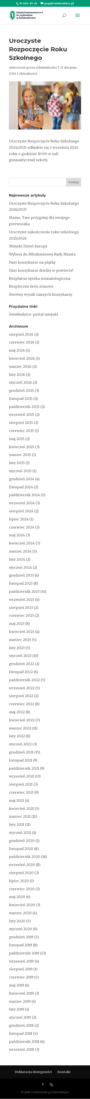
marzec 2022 (20, 728)
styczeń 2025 (20, 471)
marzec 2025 (20, 455)
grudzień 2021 (21, 752)
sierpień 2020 (21, 873)
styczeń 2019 (20, 1017)
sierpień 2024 (21, 511)
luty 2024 (17, 559)
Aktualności (28, 74)
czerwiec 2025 (21, 431)
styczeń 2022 (20, 744)
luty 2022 (17, 736)
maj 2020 (17, 897)
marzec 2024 (20, 551)
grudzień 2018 (21, 1025)
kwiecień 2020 (22, 905)
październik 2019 (24, 953)
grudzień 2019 (21, 937)
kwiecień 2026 (22, 358)
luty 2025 (17, 463)
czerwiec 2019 (21, 977)
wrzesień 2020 (22, 864)
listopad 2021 (20, 760)
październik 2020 (24, 856)
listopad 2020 (21, 849)
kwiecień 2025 (21, 447)
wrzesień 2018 (21, 1049)
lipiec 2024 (19, 519)
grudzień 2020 (22, 840)
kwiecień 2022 (22, 720)
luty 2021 (16, 824)
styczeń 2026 (20, 382)
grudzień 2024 (21, 479)
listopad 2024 (21, 487)
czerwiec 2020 (22, 889)
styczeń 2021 (20, 832)
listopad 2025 (21, 398)
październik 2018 (24, 1041)
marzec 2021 (20, 816)
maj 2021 (16, 800)
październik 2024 (24, 495)
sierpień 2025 (21, 422)
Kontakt (64, 1072)
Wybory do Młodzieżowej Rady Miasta (42, 254)
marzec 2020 (20, 913)
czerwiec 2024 (21, 527)
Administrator (46, 67)
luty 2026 (17, 374)
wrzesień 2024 (22, 503)
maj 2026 (17, 350)
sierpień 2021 (21, 784)
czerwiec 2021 (21, 792)
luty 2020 (17, 921)
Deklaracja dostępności (33, 1072)
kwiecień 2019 (21, 993)
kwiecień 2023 (21, 631)
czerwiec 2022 (21, 704)
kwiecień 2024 (22, 543)
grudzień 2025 (21, 390)
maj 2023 (16, 623)
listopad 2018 (20, 1033)
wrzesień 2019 (21, 961)
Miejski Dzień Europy (28, 246)
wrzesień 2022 (22, 688)
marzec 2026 (20, 366)
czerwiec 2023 (21, 615)
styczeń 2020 (20, 929)
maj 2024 (17, 535)
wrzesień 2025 (21, 414)
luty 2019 (16, 1009)
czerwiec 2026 (21, 342)
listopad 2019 (20, 945)
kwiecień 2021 (21, 808)
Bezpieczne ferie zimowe (31, 286)
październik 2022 (24, 680)
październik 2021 (24, 768)
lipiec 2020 (19, 881)
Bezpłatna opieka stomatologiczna (39, 278)
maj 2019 (16, 985)
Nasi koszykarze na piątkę (32, 262)
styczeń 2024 (20, 567)
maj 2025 (16, 439)
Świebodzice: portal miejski (33, 314)
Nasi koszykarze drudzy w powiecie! (41, 270)
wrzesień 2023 (21, 599)
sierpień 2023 (21, 607)
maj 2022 (17, 712)
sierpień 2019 (21, 969)
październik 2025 (24, 406)
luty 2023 (17, 648)
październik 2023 (24, 591)
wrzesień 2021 (21, 776)
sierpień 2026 (21, 334)
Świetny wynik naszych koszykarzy (40, 294)
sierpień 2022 (21, 696)
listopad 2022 (21, 672)
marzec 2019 (20, 1001)
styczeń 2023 (20, 655)
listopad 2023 (21, 583)
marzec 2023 (20, 640)
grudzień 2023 (21, 575)
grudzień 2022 (21, 664)
